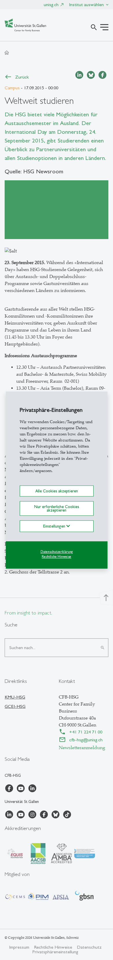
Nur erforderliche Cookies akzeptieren (56, 508)
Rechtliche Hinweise (56, 557)
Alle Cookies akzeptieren (56, 491)
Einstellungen (54, 526)
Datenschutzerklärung (57, 552)
